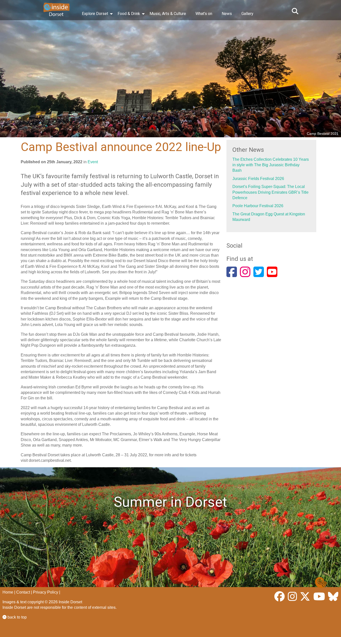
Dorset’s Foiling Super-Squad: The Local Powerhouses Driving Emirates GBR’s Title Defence (270, 192)
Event (93, 162)
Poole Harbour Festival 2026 (257, 206)
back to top (16, 617)
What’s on (203, 13)
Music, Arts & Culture (168, 13)
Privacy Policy (45, 592)
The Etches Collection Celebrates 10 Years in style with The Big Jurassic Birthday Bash (270, 165)
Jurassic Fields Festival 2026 (258, 178)
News (227, 13)
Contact (23, 592)
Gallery (247, 13)
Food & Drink (129, 13)
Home (7, 592)
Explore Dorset (95, 13)
